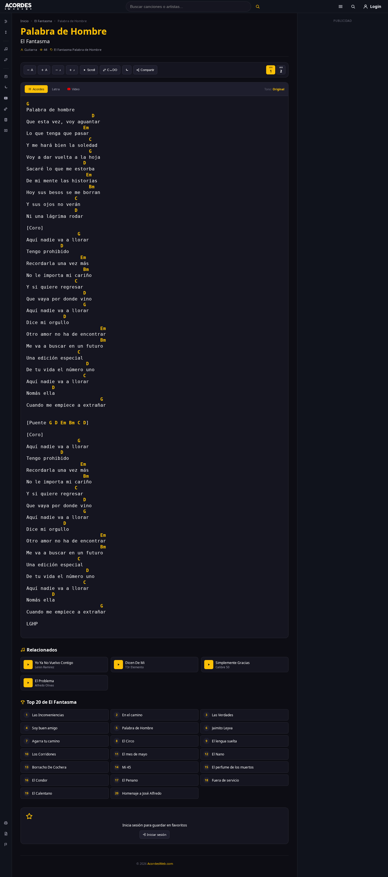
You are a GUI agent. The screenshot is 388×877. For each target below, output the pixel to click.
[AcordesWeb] (25, 6)
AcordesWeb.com (160, 863)
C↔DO (112, 70)
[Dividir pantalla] (6, 130)
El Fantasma (43, 21)
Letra (56, 89)
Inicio (24, 21)
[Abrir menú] (340, 6)
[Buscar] (257, 6)
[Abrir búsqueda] (353, 6)
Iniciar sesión (156, 834)
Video (76, 89)
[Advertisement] (342, 110)
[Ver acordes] (6, 119)
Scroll (91, 70)
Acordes (38, 89)
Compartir (147, 70)
